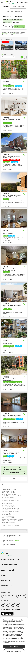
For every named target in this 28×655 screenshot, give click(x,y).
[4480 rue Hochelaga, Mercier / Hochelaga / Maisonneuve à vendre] (14, 106)
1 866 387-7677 (9, 596)
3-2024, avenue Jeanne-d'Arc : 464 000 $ (10, 511)
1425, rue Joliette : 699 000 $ (8, 491)
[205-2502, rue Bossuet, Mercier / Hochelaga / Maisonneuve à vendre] (14, 143)
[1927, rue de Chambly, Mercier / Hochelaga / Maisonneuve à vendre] (14, 365)
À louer (13, 7)
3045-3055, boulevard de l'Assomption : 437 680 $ (12, 519)
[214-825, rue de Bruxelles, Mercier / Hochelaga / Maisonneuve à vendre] (14, 255)
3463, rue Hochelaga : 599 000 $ (8, 517)
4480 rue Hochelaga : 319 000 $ (8, 522)
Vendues (21, 7)
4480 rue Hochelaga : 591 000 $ (8, 492)
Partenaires (5, 586)
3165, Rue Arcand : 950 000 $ (8, 497)
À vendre (5, 7)
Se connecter (23, 2)
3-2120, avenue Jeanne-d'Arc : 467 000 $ (10, 508)
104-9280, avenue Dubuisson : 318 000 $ (10, 524)
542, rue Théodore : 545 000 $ (8, 505)
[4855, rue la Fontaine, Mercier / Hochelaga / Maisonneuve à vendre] (14, 218)
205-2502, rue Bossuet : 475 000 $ (9, 494)
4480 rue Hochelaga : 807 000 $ (8, 503)
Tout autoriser (14, 646)
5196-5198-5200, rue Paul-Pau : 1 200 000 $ (11, 509)
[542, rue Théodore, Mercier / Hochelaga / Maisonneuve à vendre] (14, 328)
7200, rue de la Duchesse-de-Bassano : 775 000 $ (12, 520)
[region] (14, 636)
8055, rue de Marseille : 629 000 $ (9, 489)
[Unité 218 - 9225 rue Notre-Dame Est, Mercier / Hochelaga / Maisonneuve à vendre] (14, 182)
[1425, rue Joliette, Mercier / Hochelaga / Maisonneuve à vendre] (14, 69)
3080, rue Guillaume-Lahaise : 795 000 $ (10, 500)
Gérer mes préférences (14, 651)
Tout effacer (16, 22)
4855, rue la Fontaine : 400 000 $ (9, 499)
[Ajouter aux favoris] (24, 81)
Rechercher (18, 27)
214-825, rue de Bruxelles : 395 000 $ (9, 502)
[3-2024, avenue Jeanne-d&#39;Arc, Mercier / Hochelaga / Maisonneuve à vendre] (14, 438)
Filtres (6, 27)
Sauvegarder (13, 472)
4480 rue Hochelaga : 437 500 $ (8, 514)
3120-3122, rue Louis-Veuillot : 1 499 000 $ (10, 525)
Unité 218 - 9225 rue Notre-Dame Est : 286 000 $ (12, 495)
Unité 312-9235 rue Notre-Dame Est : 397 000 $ (11, 527)
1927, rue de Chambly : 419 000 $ (8, 506)
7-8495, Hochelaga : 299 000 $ (8, 516)
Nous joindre (5, 592)
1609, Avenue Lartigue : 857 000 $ (9, 513)
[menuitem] (14, 559)
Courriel (22, 596)
